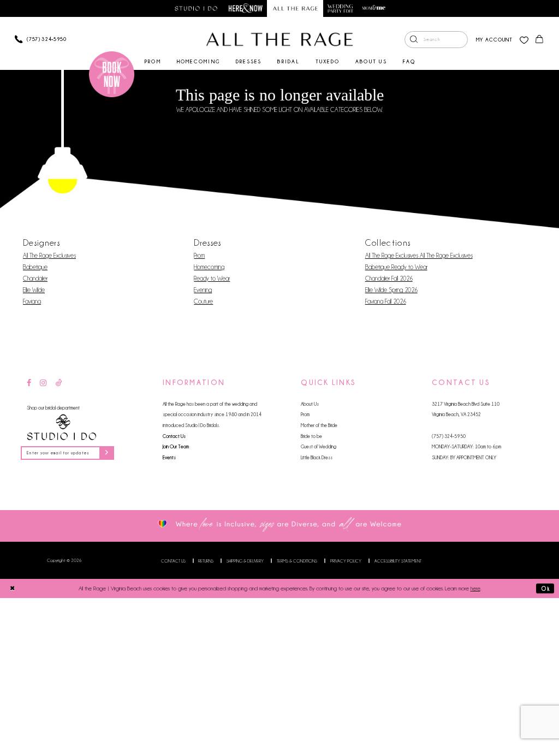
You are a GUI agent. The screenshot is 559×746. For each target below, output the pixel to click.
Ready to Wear (212, 278)
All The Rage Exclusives (49, 255)
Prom (199, 255)
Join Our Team (176, 446)
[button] (494, 39)
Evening (203, 290)
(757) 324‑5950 (449, 436)
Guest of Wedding (318, 446)
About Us (310, 403)
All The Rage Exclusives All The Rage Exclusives (419, 255)
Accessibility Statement (397, 561)
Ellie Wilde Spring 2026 (391, 290)
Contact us (173, 561)
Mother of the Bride (319, 425)
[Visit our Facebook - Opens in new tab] (29, 383)
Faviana (32, 301)
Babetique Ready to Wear (396, 267)
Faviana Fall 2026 (385, 301)
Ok (545, 588)
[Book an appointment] (112, 74)
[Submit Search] (414, 40)
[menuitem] (436, 40)
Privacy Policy (345, 561)
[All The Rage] (279, 39)
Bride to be (311, 436)
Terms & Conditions (297, 561)
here (475, 588)
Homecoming (209, 267)
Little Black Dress (316, 457)
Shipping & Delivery (245, 561)
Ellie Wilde (34, 290)
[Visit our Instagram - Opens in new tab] (43, 383)
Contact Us (174, 436)
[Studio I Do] (62, 427)
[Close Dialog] (12, 588)
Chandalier (35, 278)
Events (169, 457)
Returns (205, 561)
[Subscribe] (106, 453)
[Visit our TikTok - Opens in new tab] (59, 383)
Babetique (35, 267)
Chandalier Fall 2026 (389, 278)
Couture (203, 301)
